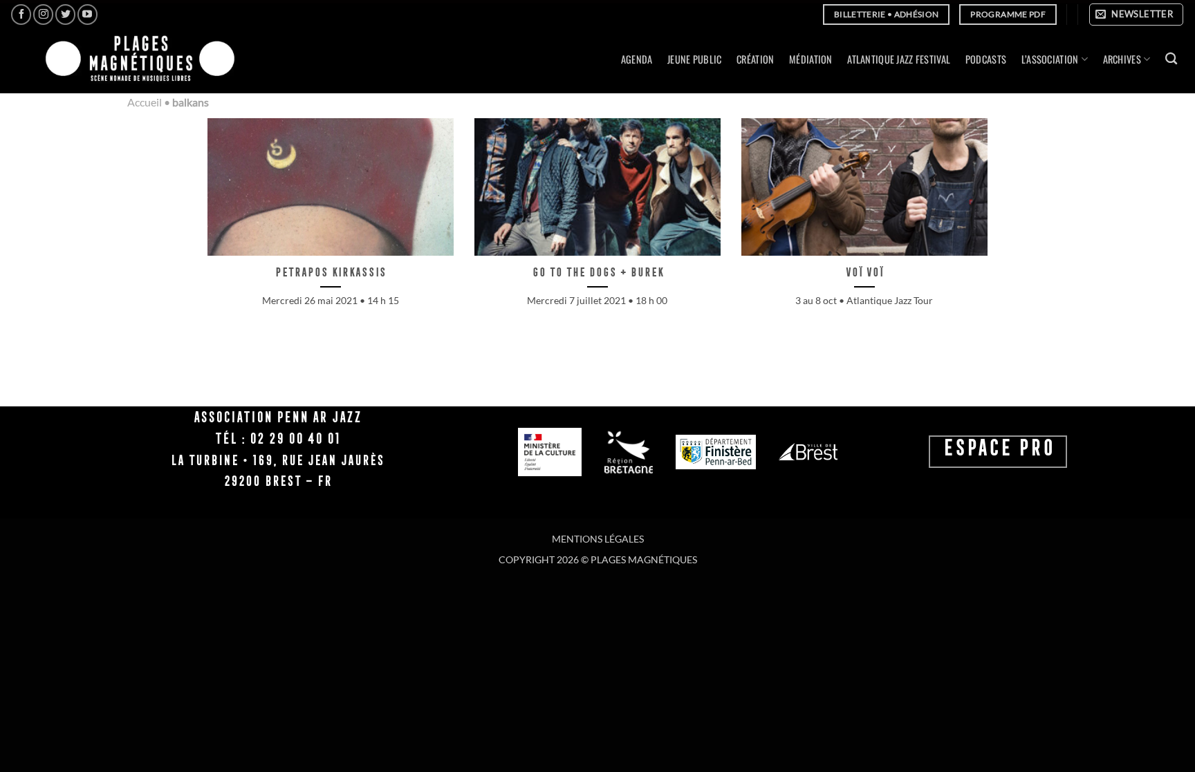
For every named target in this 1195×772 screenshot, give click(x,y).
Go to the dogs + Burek (597, 272)
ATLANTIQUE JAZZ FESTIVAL (898, 59)
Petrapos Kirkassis (330, 272)
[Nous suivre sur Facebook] (21, 14)
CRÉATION (755, 59)
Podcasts (985, 59)
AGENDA (637, 59)
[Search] (1171, 59)
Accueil (144, 102)
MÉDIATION (811, 59)
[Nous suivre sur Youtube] (87, 14)
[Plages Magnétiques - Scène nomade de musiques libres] (135, 60)
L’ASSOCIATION (1050, 59)
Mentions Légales (598, 539)
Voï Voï (864, 272)
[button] (1136, 14)
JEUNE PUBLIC (694, 59)
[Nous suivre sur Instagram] (43, 14)
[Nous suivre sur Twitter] (65, 14)
